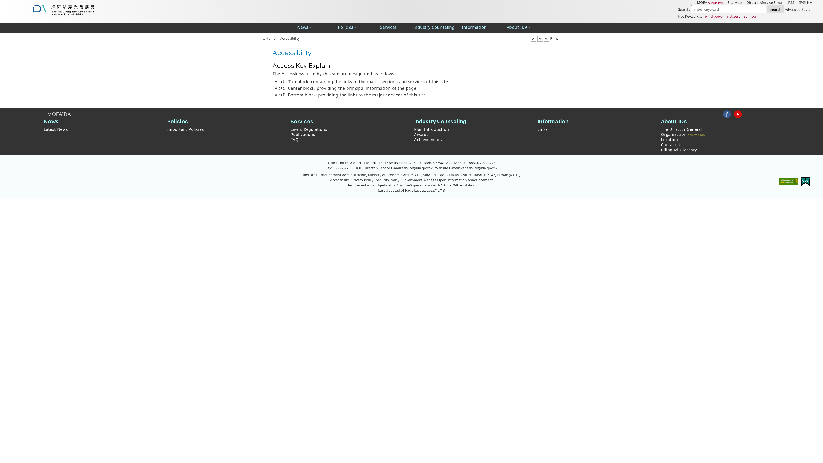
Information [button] (474, 27)
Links (543, 129)
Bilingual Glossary (679, 150)
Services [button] (388, 27)
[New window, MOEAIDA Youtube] (738, 114)
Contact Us (672, 145)
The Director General (681, 129)
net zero (734, 16)
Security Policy (387, 180)
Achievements (428, 139)
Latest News (56, 129)
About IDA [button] (517, 27)
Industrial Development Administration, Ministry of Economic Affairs (358, 175)
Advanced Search (799, 9)
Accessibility (290, 38)
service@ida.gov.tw (417, 168)
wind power (714, 16)
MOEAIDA (59, 113)
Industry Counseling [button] (433, 27)
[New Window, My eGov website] (805, 181)
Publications (303, 134)
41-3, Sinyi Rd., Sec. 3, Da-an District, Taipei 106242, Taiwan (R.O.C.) (467, 175)
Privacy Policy (362, 180)
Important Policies (185, 129)
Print (554, 38)
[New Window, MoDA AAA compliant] (789, 181)
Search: (684, 9)
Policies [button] (345, 27)
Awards (421, 134)
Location (669, 139)
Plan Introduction (431, 129)
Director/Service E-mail (765, 2)
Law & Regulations (309, 129)
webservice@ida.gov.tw (478, 168)
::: (691, 2)
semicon (750, 16)
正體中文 (806, 2)
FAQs (296, 139)
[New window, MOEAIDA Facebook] (727, 114)
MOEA (702, 2)
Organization (674, 134)
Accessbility (339, 180)
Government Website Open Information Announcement (447, 180)
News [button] (302, 27)
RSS (791, 2)
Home (271, 38)
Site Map (735, 2)
